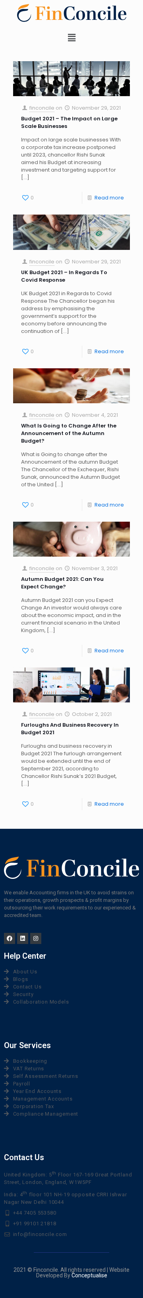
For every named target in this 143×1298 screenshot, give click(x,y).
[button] (71, 37)
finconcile (41, 108)
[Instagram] (35, 938)
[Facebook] (9, 938)
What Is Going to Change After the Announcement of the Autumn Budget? (68, 433)
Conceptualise (89, 1275)
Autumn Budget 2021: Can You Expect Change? (62, 582)
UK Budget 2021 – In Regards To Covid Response (64, 276)
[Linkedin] (22, 938)
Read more (109, 197)
